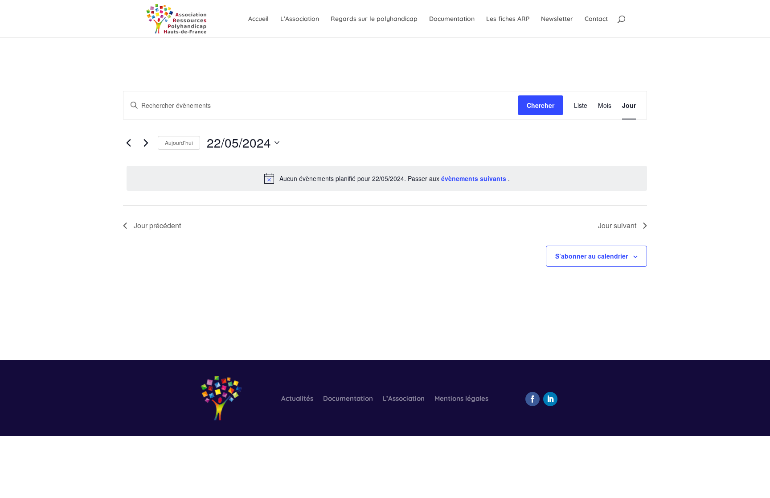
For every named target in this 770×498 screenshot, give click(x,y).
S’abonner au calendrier (591, 255)
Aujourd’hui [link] (179, 142)
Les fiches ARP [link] (507, 19)
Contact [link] (596, 19)
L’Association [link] (299, 19)
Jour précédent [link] (157, 225)
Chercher (540, 105)
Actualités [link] (297, 399)
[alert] (387, 178)
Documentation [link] (452, 19)
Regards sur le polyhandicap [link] (374, 19)
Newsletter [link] (557, 19)
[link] (176, 18)
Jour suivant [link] (617, 225)
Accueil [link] (258, 19)
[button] (532, 399)
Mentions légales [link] (461, 399)
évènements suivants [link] (474, 178)
